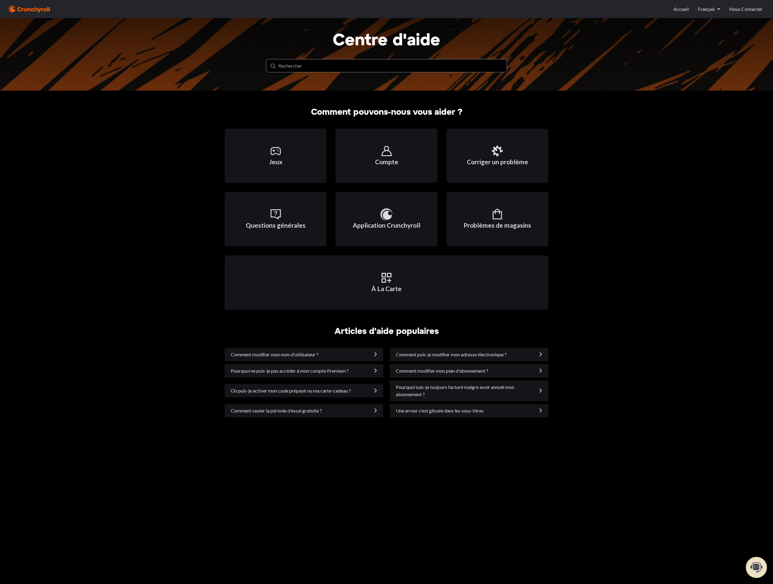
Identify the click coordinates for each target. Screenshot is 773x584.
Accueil (681, 9)
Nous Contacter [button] (745, 9)
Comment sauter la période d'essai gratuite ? (276, 410)
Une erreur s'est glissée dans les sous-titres (440, 410)
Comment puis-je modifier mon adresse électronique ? (451, 354)
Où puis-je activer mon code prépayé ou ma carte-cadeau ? (291, 390)
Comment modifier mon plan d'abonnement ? (442, 371)
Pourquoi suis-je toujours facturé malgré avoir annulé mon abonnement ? (455, 390)
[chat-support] (756, 567)
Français (706, 9)
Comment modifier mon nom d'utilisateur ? (275, 354)
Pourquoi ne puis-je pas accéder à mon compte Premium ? (290, 371)
